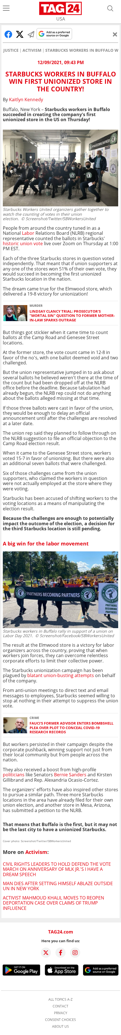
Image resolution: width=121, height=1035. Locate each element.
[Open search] (110, 8)
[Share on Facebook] (8, 34)
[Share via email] (31, 34)
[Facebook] (60, 953)
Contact (60, 1006)
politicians (13, 775)
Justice (11, 50)
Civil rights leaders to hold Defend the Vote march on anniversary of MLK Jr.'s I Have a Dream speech (57, 869)
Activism (32, 50)
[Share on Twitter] (19, 34)
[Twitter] (46, 953)
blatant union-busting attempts (61, 675)
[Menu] (6, 8)
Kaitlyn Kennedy (26, 99)
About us (60, 1027)
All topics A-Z (60, 1000)
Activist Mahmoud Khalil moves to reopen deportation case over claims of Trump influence (53, 903)
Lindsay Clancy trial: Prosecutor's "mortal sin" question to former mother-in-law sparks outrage (72, 315)
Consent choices (60, 1020)
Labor (28, 233)
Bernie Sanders (70, 775)
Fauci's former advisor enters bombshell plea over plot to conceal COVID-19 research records (71, 727)
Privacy (60, 1013)
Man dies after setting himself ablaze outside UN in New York (58, 886)
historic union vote (23, 243)
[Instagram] (75, 953)
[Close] (115, 34)
